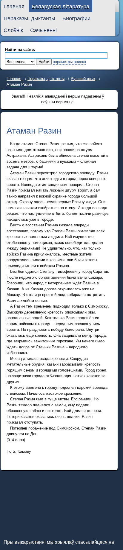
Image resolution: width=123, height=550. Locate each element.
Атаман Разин (19, 84)
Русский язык (83, 78)
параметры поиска (69, 61)
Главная (14, 78)
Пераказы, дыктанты (45, 78)
